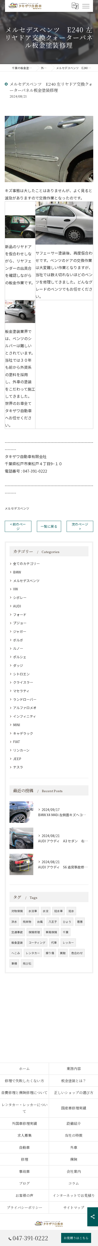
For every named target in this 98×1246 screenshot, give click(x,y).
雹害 (80, 922)
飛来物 (27, 922)
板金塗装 (17, 942)
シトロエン (21, 674)
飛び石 (27, 963)
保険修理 (34, 932)
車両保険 (51, 932)
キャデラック (23, 733)
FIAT (16, 741)
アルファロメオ (24, 707)
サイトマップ (73, 1207)
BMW (17, 572)
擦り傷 (50, 953)
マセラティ (21, 690)
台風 (40, 922)
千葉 (66, 932)
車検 (14, 963)
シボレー (19, 597)
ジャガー (19, 631)
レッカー (68, 942)
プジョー (19, 623)
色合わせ (77, 953)
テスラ (18, 767)
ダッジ (18, 665)
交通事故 (17, 932)
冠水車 (58, 911)
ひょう (67, 922)
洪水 (14, 922)
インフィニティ (24, 716)
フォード (19, 614)
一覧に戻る (49, 526)
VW (15, 589)
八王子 (53, 922)
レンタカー (33, 953)
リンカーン (21, 750)
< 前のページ (18, 526)
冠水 (71, 911)
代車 (54, 942)
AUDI (17, 606)
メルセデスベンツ (17, 508)
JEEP (17, 758)
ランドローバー (24, 699)
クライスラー (23, 682)
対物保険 (17, 911)
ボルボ (18, 640)
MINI (16, 724)
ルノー (18, 648)
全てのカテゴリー (26, 563)
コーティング (37, 942)
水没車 (33, 911)
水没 (46, 911)
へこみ (15, 953)
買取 (63, 953)
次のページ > (80, 526)
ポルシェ (19, 656)
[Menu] (85, 6)
